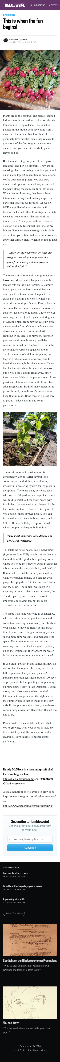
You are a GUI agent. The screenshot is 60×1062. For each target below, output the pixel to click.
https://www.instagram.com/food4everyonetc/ (29, 796)
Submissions (37, 5)
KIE (25, 554)
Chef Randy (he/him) (18, 39)
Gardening (9, 15)
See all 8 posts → (14, 913)
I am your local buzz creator (16, 873)
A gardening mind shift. (14, 899)
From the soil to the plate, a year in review (22, 886)
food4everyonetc (15, 783)
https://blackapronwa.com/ (18, 779)
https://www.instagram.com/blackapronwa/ (28, 805)
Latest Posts (19, 1050)
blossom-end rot (12, 280)
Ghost (44, 1050)
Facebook (33, 1050)
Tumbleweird (26, 1046)
